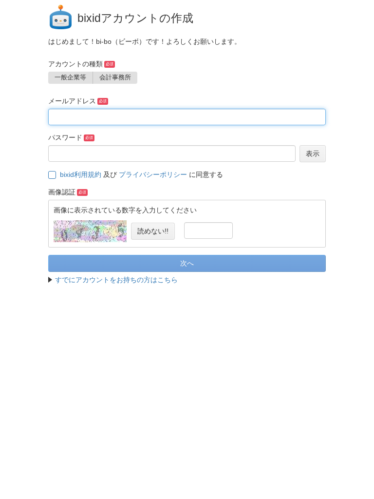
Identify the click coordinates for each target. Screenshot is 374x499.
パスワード (65, 137)
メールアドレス (72, 101)
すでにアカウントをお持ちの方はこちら (116, 280)
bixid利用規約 (80, 174)
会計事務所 (115, 77)
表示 (312, 153)
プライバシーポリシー (153, 174)
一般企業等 (70, 77)
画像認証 (61, 192)
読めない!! (152, 231)
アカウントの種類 (75, 64)
